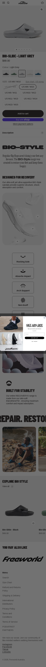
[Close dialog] (44, 318)
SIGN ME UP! (34, 337)
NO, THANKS (34, 341)
